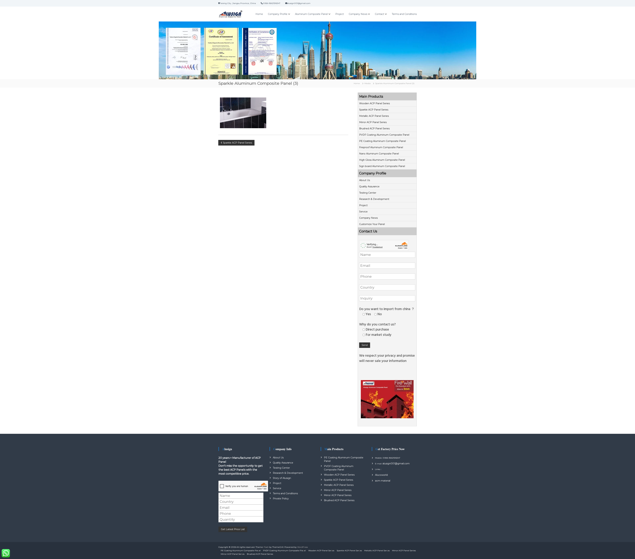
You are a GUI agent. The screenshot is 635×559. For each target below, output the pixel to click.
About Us (364, 180)
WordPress (302, 547)
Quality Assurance (369, 186)
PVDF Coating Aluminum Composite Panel (384, 134)
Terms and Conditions (404, 14)
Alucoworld (381, 474)
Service (363, 211)
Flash (266, 547)
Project (339, 14)
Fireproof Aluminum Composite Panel (381, 147)
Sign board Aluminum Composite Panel (382, 166)
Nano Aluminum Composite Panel (379, 153)
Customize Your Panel (372, 224)
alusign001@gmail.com (396, 463)
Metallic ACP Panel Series (374, 115)
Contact (379, 14)
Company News (358, 14)
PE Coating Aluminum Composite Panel (382, 141)
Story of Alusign (282, 478)
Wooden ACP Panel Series (374, 103)
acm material (382, 480)
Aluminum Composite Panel (311, 14)
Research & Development (374, 199)
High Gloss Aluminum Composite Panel (382, 159)
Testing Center (367, 192)
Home (259, 14)
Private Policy (281, 498)
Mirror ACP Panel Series (373, 122)
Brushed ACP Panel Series (374, 128)
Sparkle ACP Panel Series (373, 109)
